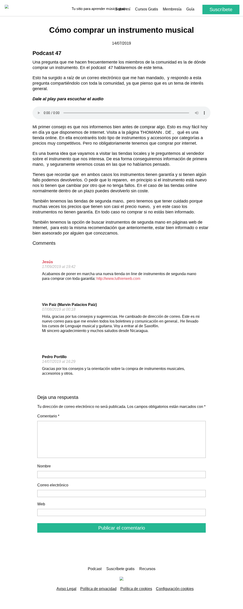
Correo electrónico (52, 485)
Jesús (47, 262)
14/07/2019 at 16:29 (58, 362)
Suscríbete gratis (120, 569)
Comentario (48, 416)
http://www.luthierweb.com (118, 279)
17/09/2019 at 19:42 (58, 267)
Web (41, 504)
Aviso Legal (66, 589)
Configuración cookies (175, 589)
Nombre (44, 466)
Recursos (147, 569)
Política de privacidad (98, 589)
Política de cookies (136, 589)
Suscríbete (221, 9)
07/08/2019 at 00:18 (58, 309)
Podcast (95, 569)
